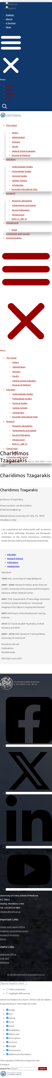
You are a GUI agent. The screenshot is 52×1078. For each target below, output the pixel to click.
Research (10, 193)
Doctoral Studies (19, 176)
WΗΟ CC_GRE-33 (19, 219)
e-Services (10, 23)
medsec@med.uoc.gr (10, 911)
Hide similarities (17, 989)
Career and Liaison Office (12, 927)
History (15, 133)
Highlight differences (19, 993)
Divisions (16, 142)
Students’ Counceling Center (14, 931)
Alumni (9, 19)
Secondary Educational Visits (24, 189)
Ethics (3, 939)
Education (11, 159)
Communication (14, 238)
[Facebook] (29, 745)
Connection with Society (18, 234)
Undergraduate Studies (22, 167)
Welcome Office (8, 954)
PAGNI (14, 230)
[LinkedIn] (29, 847)
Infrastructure (18, 215)
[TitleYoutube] (29, 889)
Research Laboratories (22, 201)
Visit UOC (4, 958)
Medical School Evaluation (24, 151)
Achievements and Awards (24, 205)
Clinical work (12, 223)
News (8, 27)
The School (11, 125)
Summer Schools (19, 180)
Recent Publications (21, 210)
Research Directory (9, 935)
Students (10, 15)
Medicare (4, 962)
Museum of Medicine (21, 155)
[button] (11, 56)
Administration (18, 137)
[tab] (29, 554)
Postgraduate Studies (21, 171)
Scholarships (18, 185)
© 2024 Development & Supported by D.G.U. (26, 974)
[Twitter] (29, 793)
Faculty (15, 146)
